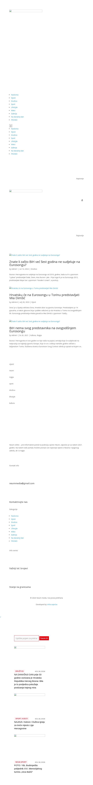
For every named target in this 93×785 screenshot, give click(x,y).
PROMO (14, 120)
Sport (13, 104)
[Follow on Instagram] (82, 35)
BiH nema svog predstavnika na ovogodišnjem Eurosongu (42, 329)
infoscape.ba (52, 604)
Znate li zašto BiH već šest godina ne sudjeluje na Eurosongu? (44, 263)
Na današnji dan (17, 117)
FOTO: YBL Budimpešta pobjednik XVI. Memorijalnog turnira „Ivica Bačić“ (28, 768)
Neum (17, 762)
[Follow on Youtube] (77, 35)
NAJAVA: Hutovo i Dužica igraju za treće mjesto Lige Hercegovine (29, 725)
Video (13, 110)
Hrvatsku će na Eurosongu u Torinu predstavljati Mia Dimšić (44, 296)
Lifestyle (14, 107)
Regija (39, 335)
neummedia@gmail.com (21, 483)
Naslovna (14, 95)
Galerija (14, 113)
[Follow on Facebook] (72, 35)
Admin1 (15, 269)
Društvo (14, 101)
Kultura (33, 335)
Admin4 (15, 302)
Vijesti (13, 98)
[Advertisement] (46, 59)
